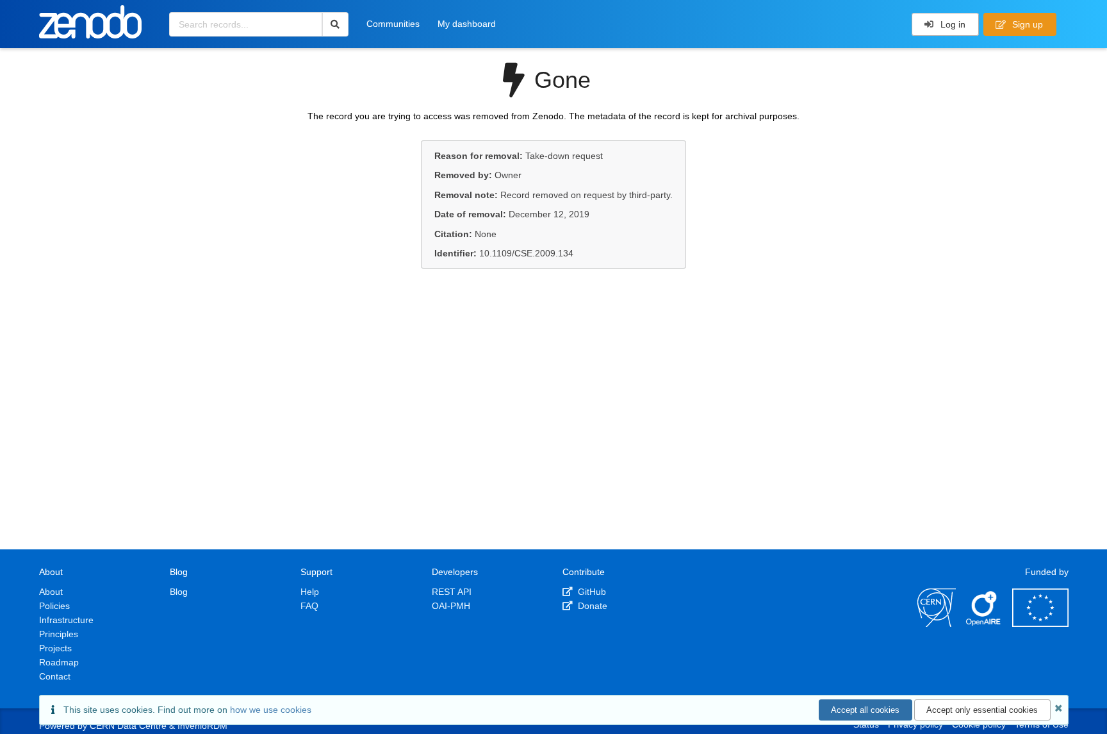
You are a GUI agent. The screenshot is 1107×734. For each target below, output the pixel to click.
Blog (179, 592)
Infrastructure (66, 620)
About (51, 592)
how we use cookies (270, 710)
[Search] (335, 24)
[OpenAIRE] (984, 624)
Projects (55, 648)
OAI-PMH (451, 606)
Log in (951, 24)
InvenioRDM (202, 726)
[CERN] (936, 624)
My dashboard (467, 24)
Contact (54, 676)
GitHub (590, 592)
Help (309, 592)
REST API (452, 592)
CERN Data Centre (128, 726)
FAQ (309, 606)
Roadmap (59, 662)
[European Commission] (1040, 624)
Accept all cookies (865, 710)
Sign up (1026, 24)
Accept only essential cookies (982, 710)
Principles (58, 634)
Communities (393, 24)
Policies (54, 606)
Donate (591, 606)
